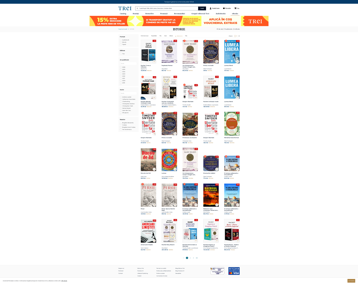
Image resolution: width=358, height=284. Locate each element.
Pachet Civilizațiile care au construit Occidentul (168, 102)
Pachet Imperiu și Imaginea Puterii (209, 245)
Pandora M (140, 271)
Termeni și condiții (161, 268)
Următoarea (196, 257)
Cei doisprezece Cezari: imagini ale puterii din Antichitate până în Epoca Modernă (190, 66)
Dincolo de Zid (146, 173)
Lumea (164, 173)
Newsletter (178, 273)
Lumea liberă (228, 65)
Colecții (139, 276)
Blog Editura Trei (180, 268)
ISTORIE (132, 29)
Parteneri (120, 271)
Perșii (142, 209)
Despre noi (121, 268)
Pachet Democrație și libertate (190, 245)
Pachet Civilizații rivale (210, 101)
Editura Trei (140, 268)
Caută (202, 8)
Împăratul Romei (167, 65)
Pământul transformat (231, 137)
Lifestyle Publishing (142, 273)
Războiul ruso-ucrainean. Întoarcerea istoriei (210, 209)
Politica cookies (160, 273)
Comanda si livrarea (161, 276)
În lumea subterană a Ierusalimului (231, 173)
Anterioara (183, 257)
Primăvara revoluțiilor (190, 137)
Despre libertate (188, 101)
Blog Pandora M (179, 271)
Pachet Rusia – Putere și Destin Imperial (231, 245)
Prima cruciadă (208, 65)
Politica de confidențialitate (163, 271)
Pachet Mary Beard (168, 244)
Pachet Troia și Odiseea (146, 66)
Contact (120, 273)
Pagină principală (122, 29)
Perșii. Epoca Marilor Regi (168, 209)
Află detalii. (64, 280)
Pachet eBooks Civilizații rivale (146, 102)
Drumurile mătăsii (209, 173)
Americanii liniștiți (147, 244)
